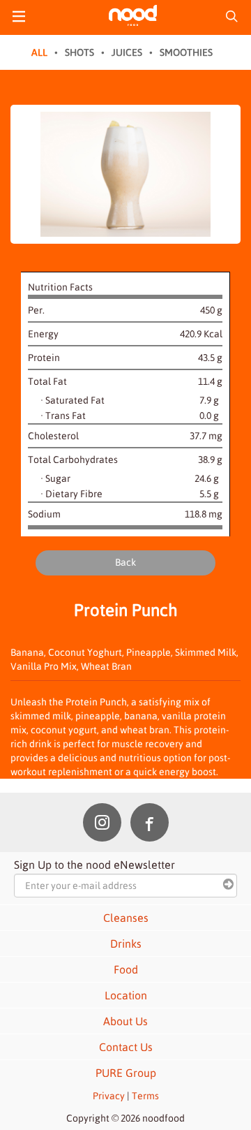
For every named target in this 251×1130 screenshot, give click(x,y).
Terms (145, 1095)
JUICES (127, 52)
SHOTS (79, 52)
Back (125, 562)
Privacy (109, 1095)
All (39, 52)
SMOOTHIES (186, 52)
